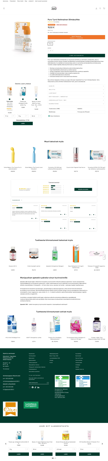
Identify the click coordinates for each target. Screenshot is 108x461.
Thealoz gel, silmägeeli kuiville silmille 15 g (23, 103)
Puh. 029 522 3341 (60, 397)
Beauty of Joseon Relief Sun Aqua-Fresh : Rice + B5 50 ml (36, 104)
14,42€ (42, 445)
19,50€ (66, 445)
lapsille (84, 292)
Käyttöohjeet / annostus (58, 96)
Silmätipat (78, 364)
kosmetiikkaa (28, 285)
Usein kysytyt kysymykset (41, 1)
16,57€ (89, 444)
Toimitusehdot (32, 355)
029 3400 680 (9, 386)
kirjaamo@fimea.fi (60, 395)
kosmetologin (39, 288)
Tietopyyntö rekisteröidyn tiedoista (37, 367)
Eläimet (77, 367)
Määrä (49, 48)
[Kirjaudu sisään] (96, 8)
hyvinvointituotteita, (73, 283)
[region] (54, 444)
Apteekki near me (80, 369)
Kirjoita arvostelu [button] (83, 189)
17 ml (50, 44)
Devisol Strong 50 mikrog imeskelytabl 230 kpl (66, 442)
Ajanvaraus (5, 1)
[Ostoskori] (104, 8)
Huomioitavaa (54, 103)
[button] (51, 21)
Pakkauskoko (51, 41)
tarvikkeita (41, 299)
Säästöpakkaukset (54, 353)
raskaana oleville (24, 294)
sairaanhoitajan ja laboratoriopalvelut (54, 288)
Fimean (67, 392)
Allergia (51, 360)
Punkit (51, 362)
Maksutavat (31, 358)
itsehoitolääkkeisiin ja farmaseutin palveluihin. (32, 283)
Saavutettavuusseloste (34, 371)
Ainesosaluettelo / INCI (57, 100)
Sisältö (51, 86)
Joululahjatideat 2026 (55, 358)
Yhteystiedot (13, 1)
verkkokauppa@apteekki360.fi (11, 381)
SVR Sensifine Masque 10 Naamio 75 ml (89, 442)
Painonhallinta (79, 360)
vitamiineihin (82, 290)
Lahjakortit (31, 1)
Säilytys (52, 89)
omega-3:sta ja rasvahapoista (71, 290)
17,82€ (18, 445)
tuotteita (62, 281)
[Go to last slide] (5, 443)
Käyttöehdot (32, 353)
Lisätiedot (53, 93)
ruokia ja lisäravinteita (26, 299)
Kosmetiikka (78, 353)
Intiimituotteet (79, 362)
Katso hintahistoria (55, 116)
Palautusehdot (32, 360)
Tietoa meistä (20, 1)
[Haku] (100, 8)
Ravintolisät (78, 355)
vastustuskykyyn (77, 292)
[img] (15, 205)
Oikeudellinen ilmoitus (34, 364)
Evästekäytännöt (33, 369)
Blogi (26, 1)
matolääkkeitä (72, 297)
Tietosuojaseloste (33, 362)
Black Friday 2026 (54, 355)
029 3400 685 (9, 378)
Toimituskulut (56, 32)
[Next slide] (102, 443)
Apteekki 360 (23, 281)
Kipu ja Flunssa (79, 358)
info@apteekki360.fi (8, 389)
